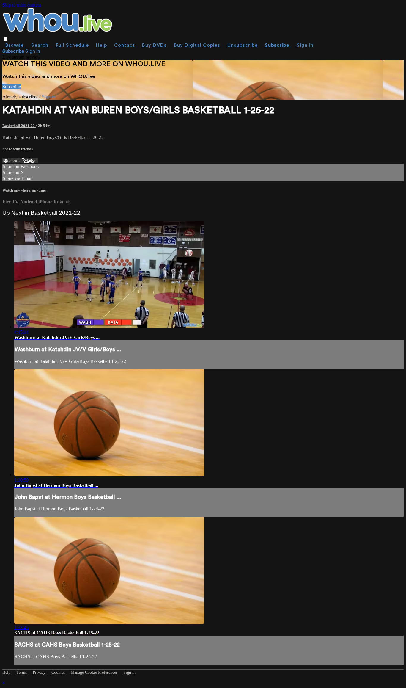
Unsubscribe (242, 45)
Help (101, 45)
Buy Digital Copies (197, 45)
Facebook (12, 160)
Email (32, 160)
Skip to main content (21, 4)
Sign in (305, 45)
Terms (22, 672)
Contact (124, 45)
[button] (5, 39)
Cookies (58, 672)
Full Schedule (72, 45)
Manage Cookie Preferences (95, 672)
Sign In (32, 51)
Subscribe (11, 86)
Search (40, 45)
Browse (15, 45)
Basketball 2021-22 (19, 125)
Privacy (40, 672)
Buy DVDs (154, 45)
